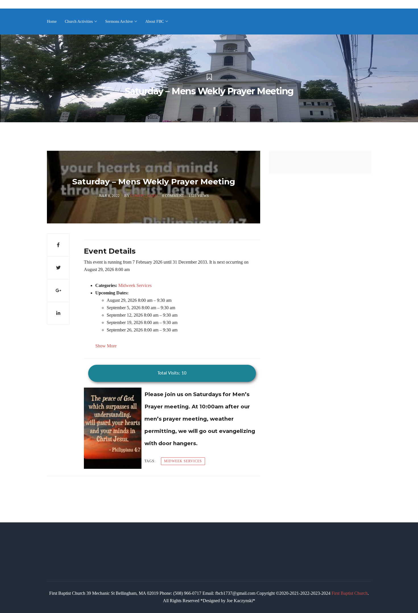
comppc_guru (144, 196)
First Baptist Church (350, 593)
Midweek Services (135, 285)
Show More (106, 345)
